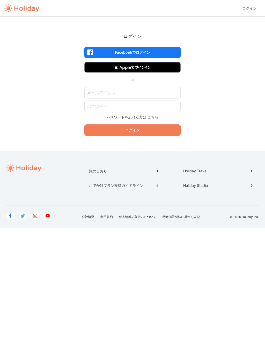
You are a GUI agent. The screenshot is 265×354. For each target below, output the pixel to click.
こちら (153, 117)
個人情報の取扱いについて (137, 217)
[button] (132, 67)
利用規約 (106, 217)
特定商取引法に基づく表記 (181, 217)
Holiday (21, 8)
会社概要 (88, 217)
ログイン (249, 8)
